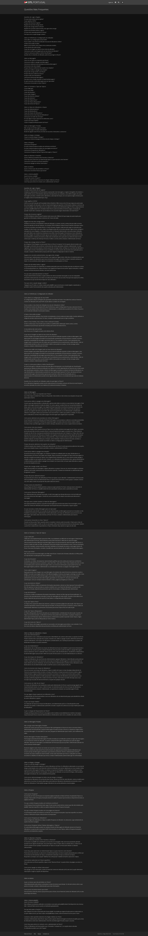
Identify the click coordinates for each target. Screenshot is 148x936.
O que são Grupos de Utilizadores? (33, 113)
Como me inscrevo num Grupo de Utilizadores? (36, 115)
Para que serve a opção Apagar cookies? (34, 34)
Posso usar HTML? (29, 90)
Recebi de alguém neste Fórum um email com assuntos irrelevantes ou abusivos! (45, 131)
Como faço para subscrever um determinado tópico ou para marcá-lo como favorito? (46, 159)
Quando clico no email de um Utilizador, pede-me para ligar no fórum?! (42, 55)
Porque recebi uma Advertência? (32, 75)
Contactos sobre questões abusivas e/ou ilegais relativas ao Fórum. (42, 180)
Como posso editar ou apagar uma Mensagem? (36, 62)
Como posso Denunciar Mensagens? (33, 77)
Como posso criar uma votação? (32, 66)
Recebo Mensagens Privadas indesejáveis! (35, 130)
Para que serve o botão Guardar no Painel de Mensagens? (39, 79)
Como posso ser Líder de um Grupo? (33, 116)
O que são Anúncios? (29, 98)
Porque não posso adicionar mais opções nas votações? (39, 68)
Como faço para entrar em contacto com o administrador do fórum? (41, 182)
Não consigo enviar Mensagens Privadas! (35, 128)
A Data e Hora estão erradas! (31, 43)
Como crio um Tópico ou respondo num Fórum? (36, 60)
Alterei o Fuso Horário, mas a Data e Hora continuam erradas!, (40, 45)
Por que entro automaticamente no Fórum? (35, 32)
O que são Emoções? (29, 92)
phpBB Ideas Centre (53, 913)
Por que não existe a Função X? (32, 178)
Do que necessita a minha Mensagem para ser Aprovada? (39, 81)
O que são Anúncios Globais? (31, 96)
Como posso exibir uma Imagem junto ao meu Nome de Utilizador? (41, 51)
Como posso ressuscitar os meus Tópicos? (35, 83)
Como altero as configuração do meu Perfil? (35, 39)
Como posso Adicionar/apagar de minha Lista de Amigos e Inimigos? (41, 139)
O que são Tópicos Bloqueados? (32, 102)
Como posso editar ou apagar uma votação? (35, 70)
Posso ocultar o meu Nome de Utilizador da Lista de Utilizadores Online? (43, 41)
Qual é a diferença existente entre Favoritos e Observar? (39, 157)
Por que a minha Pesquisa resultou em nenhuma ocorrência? (40, 146)
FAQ (35, 933)
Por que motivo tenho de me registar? (34, 19)
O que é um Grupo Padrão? (31, 120)
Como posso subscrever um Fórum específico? (36, 161)
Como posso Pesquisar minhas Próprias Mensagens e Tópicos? (40, 152)
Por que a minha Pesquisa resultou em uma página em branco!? (40, 148)
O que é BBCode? (28, 88)
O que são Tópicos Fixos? (30, 100)
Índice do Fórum (28, 933)
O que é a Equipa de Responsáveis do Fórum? (36, 122)
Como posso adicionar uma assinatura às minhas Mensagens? (40, 64)
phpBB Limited (64, 904)
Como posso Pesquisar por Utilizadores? (34, 150)
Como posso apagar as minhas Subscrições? (35, 163)
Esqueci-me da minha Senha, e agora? (34, 30)
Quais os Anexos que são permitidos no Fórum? (36, 169)
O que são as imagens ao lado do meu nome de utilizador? (39, 49)
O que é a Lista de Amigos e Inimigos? (34, 137)
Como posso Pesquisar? (30, 144)
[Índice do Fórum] (34, 2)
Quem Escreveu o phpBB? (31, 176)
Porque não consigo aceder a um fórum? (34, 72)
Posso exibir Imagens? (30, 94)
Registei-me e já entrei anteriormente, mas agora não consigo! (40, 28)
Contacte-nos (46, 933)
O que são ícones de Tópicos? (32, 103)
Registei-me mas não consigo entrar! (33, 25)
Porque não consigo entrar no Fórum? (34, 26)
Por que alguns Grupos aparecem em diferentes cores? (38, 118)
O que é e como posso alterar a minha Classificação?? (38, 53)
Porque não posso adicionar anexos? (34, 73)
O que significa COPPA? (30, 21)
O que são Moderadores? (31, 111)
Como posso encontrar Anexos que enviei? (35, 170)
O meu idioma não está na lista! (32, 47)
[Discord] (115, 2)
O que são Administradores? (31, 109)
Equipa (39, 933)
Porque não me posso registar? (32, 23)
